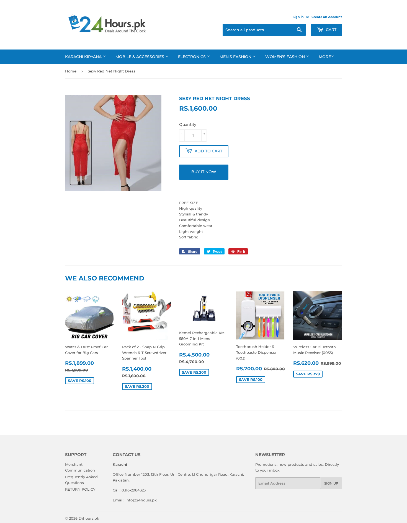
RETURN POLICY (80, 489)
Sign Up (331, 483)
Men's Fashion (236, 56)
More (325, 56)
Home (70, 71)
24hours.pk (89, 518)
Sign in (298, 17)
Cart (330, 29)
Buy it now (203, 171)
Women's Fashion (285, 56)
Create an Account (326, 17)
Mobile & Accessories (140, 56)
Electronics (192, 56)
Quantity (187, 124)
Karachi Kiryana (84, 56)
